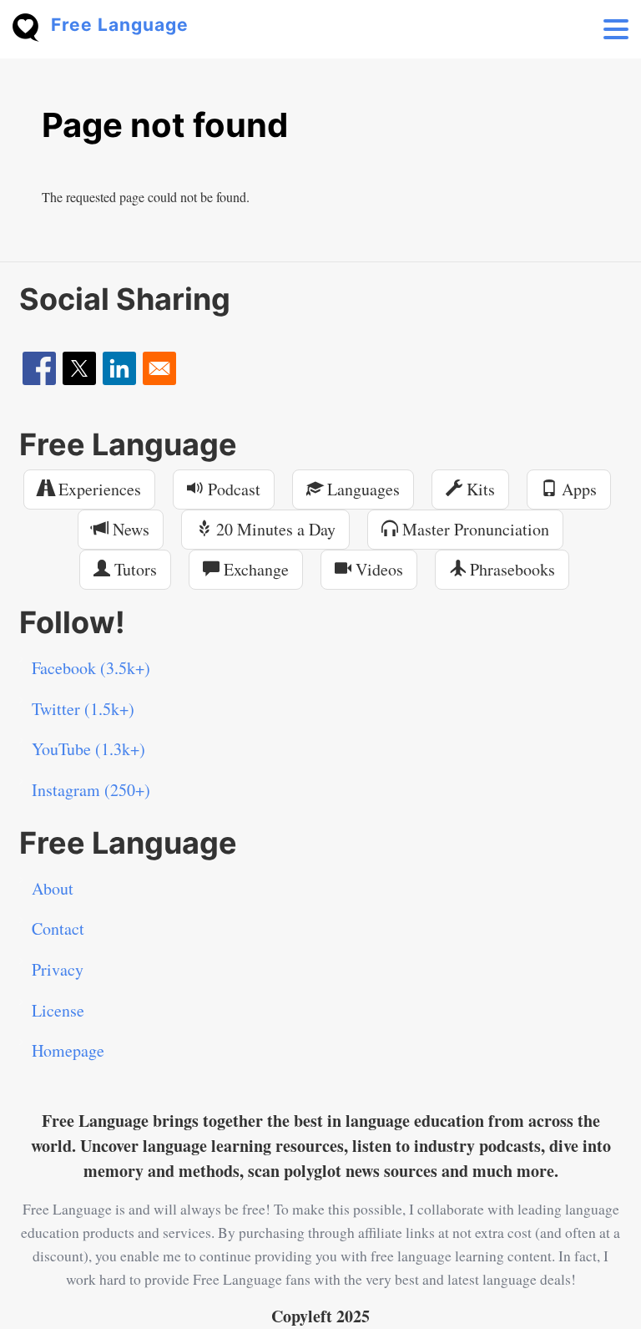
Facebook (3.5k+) (91, 668)
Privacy (57, 969)
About (52, 888)
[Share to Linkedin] (119, 368)
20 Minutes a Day (274, 529)
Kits (478, 489)
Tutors (133, 569)
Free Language (120, 24)
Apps (577, 489)
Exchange (254, 569)
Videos (377, 569)
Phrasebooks (510, 569)
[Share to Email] (159, 368)
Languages (361, 489)
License (58, 1010)
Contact (58, 928)
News (129, 529)
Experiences (97, 489)
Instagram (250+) (91, 790)
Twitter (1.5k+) (83, 708)
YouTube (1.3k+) (88, 749)
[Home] (32, 25)
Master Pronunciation (473, 529)
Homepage (68, 1050)
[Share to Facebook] (39, 368)
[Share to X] (79, 368)
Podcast (232, 489)
